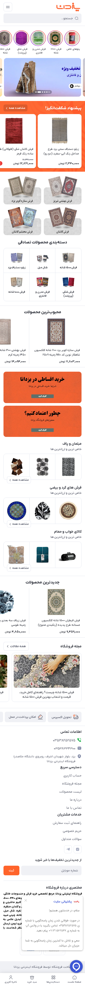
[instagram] (78, 849)
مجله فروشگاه (72, 784)
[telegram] (68, 849)
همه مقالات (18, 646)
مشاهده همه (17, 108)
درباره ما (76, 800)
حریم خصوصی (72, 831)
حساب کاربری (72, 775)
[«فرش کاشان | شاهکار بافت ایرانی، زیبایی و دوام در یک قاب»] (63, 221)
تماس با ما (74, 808)
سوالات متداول (71, 839)
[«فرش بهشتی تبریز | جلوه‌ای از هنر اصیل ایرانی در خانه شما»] (63, 190)
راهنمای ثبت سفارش (67, 823)
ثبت (11, 871)
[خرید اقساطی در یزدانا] (42, 387)
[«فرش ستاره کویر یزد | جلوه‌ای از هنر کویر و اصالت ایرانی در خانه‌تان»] (22, 190)
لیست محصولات (70, 792)
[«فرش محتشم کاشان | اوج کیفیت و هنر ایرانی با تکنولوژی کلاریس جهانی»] (22, 221)
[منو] (7, 7)
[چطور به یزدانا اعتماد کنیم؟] (42, 421)
